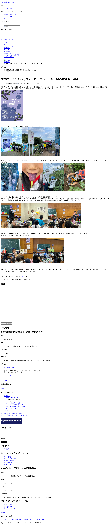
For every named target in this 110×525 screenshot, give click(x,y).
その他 (6, 410)
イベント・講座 (9, 46)
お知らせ (7, 44)
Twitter (3, 512)
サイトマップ (5, 519)
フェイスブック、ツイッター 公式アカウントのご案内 (17, 415)
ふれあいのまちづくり (11, 397)
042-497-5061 (8, 8)
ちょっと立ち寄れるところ (12, 460)
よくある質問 (8, 16)
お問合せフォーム (9, 367)
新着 (2, 388)
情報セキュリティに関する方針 (35, 519)
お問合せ (7, 18)
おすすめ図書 (8, 462)
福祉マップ (7, 53)
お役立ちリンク (9, 464)
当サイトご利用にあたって (17, 519)
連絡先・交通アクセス (11, 14)
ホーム (6, 42)
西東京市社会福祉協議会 (8, 2)
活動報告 (7, 48)
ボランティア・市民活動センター (14, 55)
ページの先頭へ (5, 449)
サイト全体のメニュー (7, 39)
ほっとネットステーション (12, 403)
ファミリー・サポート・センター (14, 406)
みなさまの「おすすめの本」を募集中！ (13, 413)
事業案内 (7, 51)
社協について (8, 49)
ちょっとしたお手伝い (11, 459)
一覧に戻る (4, 380)
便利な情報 (7, 457)
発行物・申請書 (9, 57)
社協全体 (7, 396)
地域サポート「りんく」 (11, 408)
